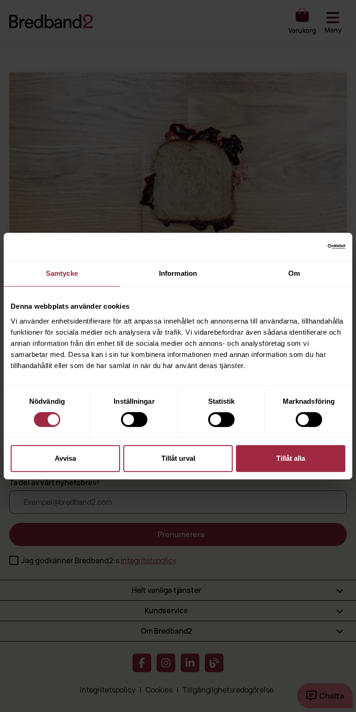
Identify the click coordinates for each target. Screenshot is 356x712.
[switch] (134, 419)
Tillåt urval (178, 458)
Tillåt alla (290, 458)
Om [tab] (294, 273)
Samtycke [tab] (62, 273)
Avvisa (65, 458)
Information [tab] (178, 273)
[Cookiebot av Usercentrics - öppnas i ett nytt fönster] (304, 247)
